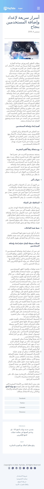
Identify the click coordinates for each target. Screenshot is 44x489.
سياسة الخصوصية (22, 479)
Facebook (22, 398)
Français (20, 9)
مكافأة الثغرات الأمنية (22, 484)
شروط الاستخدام (22, 476)
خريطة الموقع (22, 482)
